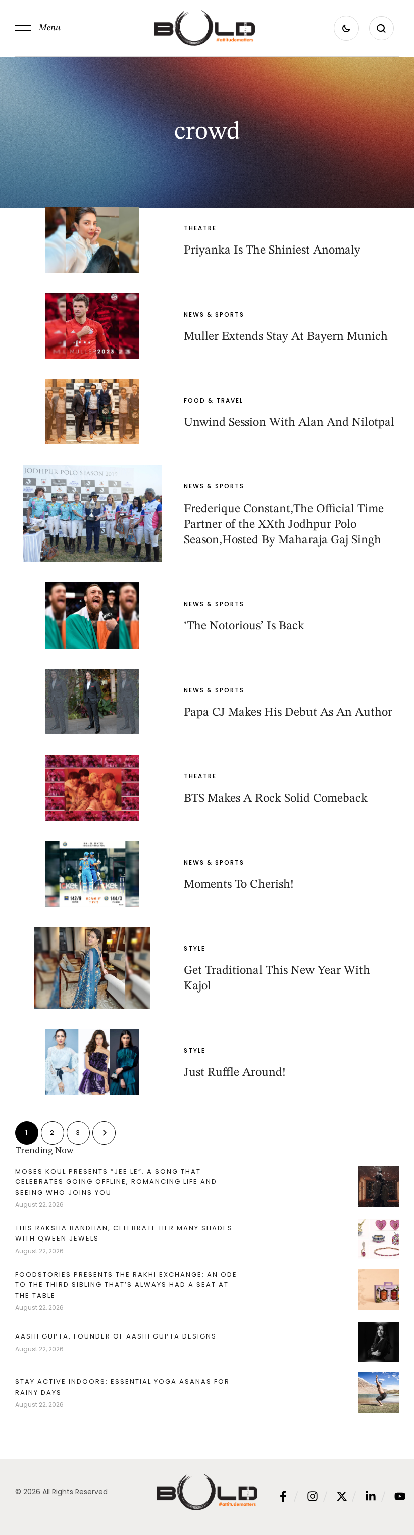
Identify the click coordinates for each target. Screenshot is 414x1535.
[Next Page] (104, 1133)
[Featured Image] (92, 239)
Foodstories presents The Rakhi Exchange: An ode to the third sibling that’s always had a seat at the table (126, 1285)
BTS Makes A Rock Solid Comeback (276, 799)
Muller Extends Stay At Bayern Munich (286, 337)
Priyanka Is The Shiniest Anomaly (272, 250)
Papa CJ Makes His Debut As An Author (288, 713)
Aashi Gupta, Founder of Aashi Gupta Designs (116, 1336)
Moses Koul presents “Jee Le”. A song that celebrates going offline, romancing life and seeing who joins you (116, 1182)
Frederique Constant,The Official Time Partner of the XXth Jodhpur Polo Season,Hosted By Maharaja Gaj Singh (284, 525)
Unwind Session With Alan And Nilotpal (289, 423)
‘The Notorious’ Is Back (244, 626)
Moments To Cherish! (239, 885)
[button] (38, 28)
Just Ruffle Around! (235, 1073)
